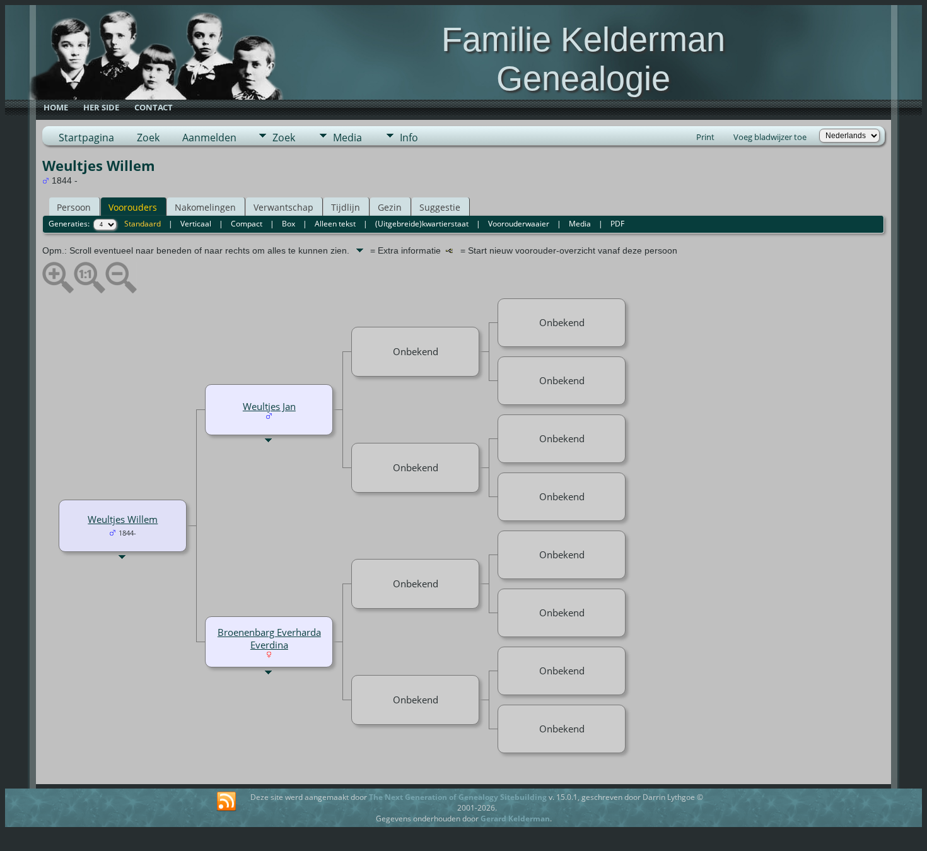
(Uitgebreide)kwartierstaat (422, 223)
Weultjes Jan (269, 406)
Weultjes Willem (123, 519)
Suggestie (439, 207)
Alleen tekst (335, 223)
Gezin (390, 207)
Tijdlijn (345, 207)
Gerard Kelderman (515, 818)
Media (347, 137)
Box (288, 223)
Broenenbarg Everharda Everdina (269, 638)
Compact (246, 223)
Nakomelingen (205, 207)
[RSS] (226, 802)
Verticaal (195, 223)
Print (705, 137)
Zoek (148, 137)
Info (409, 137)
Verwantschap (283, 207)
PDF (617, 223)
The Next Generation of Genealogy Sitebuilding (458, 797)
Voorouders (132, 207)
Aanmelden (209, 137)
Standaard (142, 223)
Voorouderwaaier (518, 223)
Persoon (74, 207)
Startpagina (86, 137)
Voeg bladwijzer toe (770, 137)
